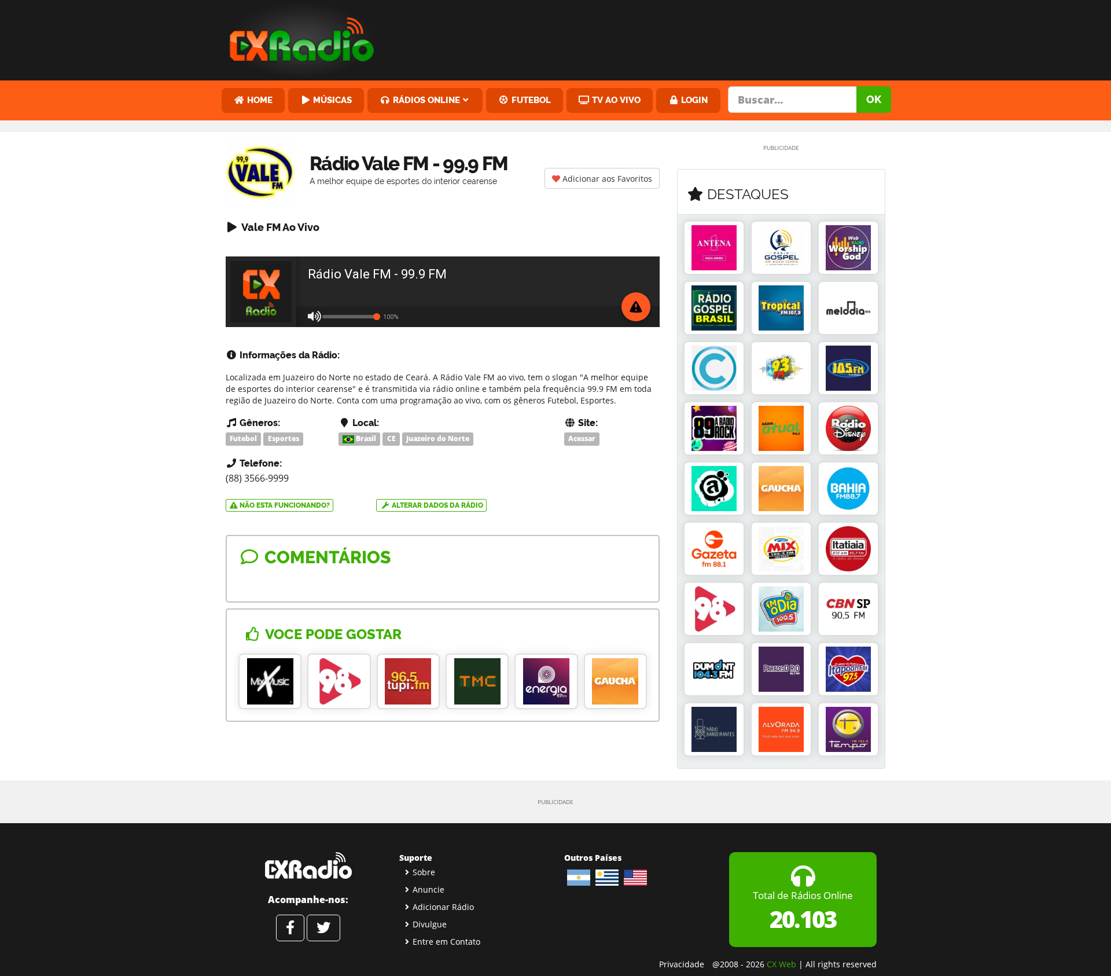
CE (391, 438)
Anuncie (428, 889)
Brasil (365, 438)
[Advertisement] (644, 37)
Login (693, 100)
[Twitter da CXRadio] (323, 928)
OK (873, 99)
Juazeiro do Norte (437, 438)
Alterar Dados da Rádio (436, 505)
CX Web (781, 964)
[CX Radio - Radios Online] (308, 865)
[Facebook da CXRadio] (290, 928)
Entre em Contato (446, 941)
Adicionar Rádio (443, 906)
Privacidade (681, 964)
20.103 (803, 919)
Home (259, 100)
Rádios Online (425, 100)
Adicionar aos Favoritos (606, 178)
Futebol (530, 100)
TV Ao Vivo (615, 100)
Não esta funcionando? (284, 505)
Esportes (283, 438)
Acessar (581, 438)
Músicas (331, 100)
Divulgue (430, 924)
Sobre (424, 872)
